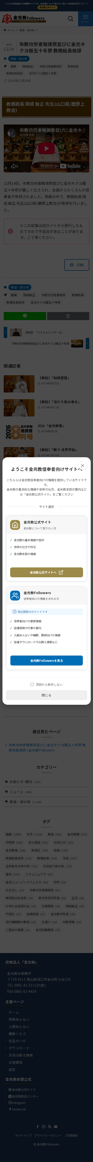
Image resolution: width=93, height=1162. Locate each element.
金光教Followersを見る (46, 660)
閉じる (46, 695)
